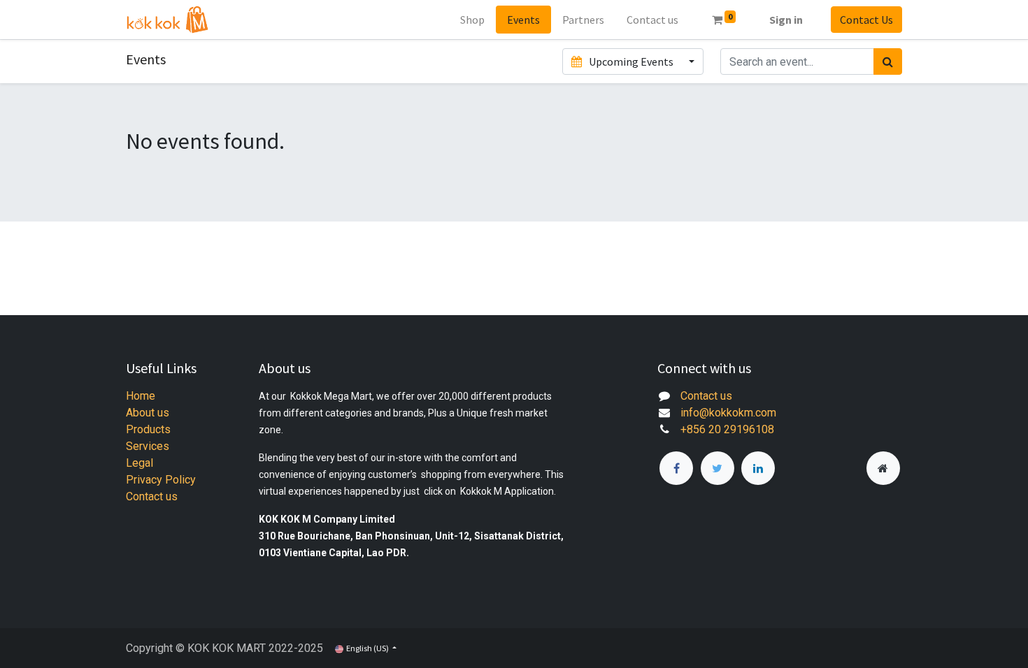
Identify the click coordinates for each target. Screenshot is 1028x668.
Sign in (786, 20)
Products (148, 429)
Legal (139, 463)
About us (147, 412)
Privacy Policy (161, 479)
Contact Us (866, 20)
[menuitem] (472, 20)
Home (140, 395)
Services (147, 446)
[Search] (887, 61)
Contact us (152, 496)
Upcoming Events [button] (631, 61)
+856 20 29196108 (727, 429)
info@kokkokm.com (728, 412)
